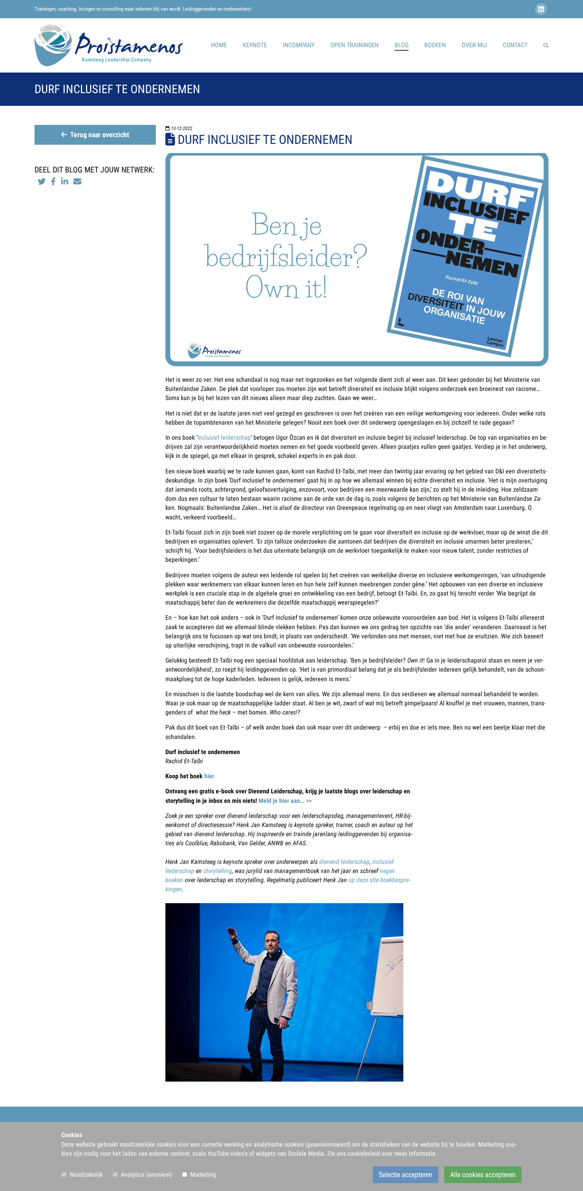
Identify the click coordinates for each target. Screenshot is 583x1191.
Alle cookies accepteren (483, 1175)
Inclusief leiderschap (224, 437)
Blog (401, 45)
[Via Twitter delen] (42, 181)
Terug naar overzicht (99, 135)
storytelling (217, 871)
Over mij (474, 45)
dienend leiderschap (344, 861)
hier (209, 776)
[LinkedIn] (541, 9)
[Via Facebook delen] (53, 181)
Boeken (435, 45)
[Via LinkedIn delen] (65, 181)
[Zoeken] (545, 45)
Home (219, 45)
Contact (515, 45)
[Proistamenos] (109, 45)
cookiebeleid (363, 1153)
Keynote (255, 45)
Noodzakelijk (86, 1174)
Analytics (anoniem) (146, 1174)
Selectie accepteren (405, 1175)
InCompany (299, 45)
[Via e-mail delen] (77, 181)
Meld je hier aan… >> (285, 800)
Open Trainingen (354, 45)
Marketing (203, 1174)
